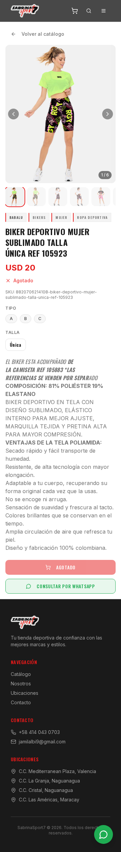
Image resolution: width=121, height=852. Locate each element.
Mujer (61, 217)
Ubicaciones (24, 693)
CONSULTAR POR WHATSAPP (66, 586)
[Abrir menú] (103, 11)
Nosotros (21, 683)
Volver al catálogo (43, 34)
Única (16, 344)
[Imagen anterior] (13, 114)
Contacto (21, 702)
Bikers (39, 217)
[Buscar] (88, 11)
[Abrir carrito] (75, 11)
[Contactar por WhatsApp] (103, 834)
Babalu (16, 217)
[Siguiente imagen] (107, 114)
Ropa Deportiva (92, 217)
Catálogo (21, 674)
